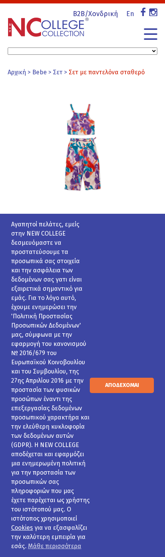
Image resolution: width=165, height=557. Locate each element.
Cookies (22, 527)
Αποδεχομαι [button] (122, 385)
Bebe (39, 72)
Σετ (58, 72)
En (130, 14)
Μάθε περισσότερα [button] (54, 546)
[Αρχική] (48, 23)
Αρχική (17, 72)
